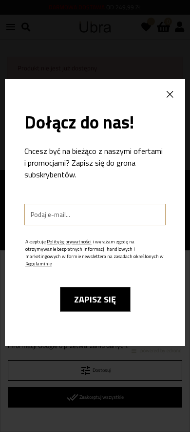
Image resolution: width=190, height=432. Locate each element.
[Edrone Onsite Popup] (95, 216)
